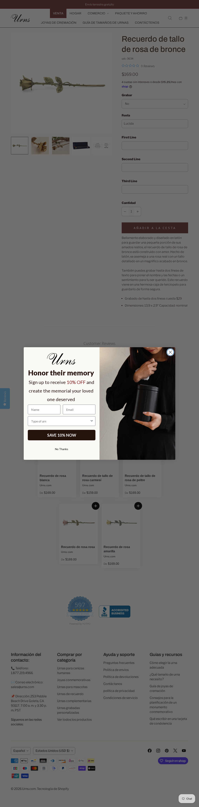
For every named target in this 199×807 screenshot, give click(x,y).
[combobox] (60, 421)
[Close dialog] (170, 352)
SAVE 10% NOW (61, 435)
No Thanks (61, 449)
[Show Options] (92, 421)
